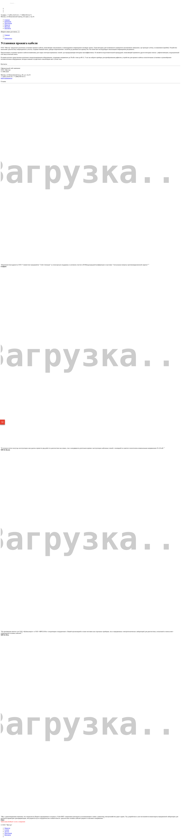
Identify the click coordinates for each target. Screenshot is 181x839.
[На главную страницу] (12, 5)
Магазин (7, 26)
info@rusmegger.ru (6, 78)
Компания (8, 21)
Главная (7, 20)
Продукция (8, 23)
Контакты (8, 28)
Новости (7, 25)
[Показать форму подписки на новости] (2, 422)
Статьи (7, 830)
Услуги (7, 831)
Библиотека (8, 38)
